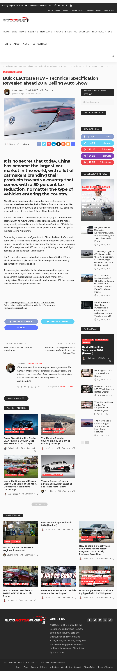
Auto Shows (9, 72)
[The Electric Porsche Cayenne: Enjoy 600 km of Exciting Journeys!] (58, 424)
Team (57, 10)
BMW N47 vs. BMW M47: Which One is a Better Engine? (58, 592)
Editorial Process (78, 10)
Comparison (88, 340)
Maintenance (86, 539)
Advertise (29, 44)
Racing (86, 187)
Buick (18, 72)
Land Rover (86, 578)
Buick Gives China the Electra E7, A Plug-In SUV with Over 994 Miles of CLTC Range (20, 441)
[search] (113, 56)
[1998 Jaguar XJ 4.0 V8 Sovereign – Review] (87, 373)
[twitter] (97, 143)
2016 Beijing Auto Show (21, 302)
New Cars (46, 31)
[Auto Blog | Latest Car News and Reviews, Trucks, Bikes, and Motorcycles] (25, 619)
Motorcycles (82, 31)
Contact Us (108, 10)
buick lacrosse (48, 302)
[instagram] (97, 156)
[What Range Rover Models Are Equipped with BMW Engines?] (87, 405)
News (22, 31)
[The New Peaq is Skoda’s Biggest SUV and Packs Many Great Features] (87, 423)
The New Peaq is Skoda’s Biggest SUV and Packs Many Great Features (102, 426)
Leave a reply (14, 398)
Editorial (44, 667)
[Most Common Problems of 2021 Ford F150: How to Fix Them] (20, 576)
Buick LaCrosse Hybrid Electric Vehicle (22, 305)
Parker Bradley (14, 448)
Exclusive (105, 187)
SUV (21, 432)
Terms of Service (105, 667)
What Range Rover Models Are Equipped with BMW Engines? (96, 592)
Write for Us (66, 667)
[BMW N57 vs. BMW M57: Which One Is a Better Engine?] (87, 389)
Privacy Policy (89, 667)
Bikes (68, 31)
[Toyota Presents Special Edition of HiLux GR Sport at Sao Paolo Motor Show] (58, 466)
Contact (42, 44)
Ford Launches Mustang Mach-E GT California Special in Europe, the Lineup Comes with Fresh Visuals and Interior (104, 283)
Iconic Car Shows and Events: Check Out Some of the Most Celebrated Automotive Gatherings (20, 485)
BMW (45, 584)
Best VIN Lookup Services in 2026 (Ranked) (92, 350)
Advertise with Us (94, 10)
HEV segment (49, 305)
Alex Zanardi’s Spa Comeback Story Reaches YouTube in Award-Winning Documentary (95, 201)
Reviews (33, 31)
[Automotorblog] (16, 19)
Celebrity (95, 187)
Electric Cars (19, 429)
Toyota (59, 475)
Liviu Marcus (50, 448)
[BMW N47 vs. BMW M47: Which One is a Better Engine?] (58, 576)
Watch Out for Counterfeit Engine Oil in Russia (18, 549)
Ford (7, 584)
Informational (101, 340)
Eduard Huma (17, 90)
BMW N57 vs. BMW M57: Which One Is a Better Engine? (104, 389)
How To (101, 537)
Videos (102, 190)
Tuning (7, 44)
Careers (65, 10)
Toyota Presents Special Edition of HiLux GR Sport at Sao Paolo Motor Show (56, 484)
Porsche (47, 429)
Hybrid (30, 429)
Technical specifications (15, 308)
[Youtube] (97, 162)
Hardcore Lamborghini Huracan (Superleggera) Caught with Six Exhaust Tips (60, 350)
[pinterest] (97, 149)
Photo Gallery (12, 432)
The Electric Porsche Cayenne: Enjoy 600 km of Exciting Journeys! (55, 441)
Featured (87, 190)
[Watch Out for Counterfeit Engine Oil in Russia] (20, 532)
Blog (14, 31)
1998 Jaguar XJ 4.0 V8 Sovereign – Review (103, 373)
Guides (93, 537)
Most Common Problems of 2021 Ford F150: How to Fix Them (18, 593)
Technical (98, 31)
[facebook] (97, 136)
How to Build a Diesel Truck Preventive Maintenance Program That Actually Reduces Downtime (94, 550)
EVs (110, 31)
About (50, 10)
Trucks (58, 31)
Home (6, 31)
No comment (47, 90)
